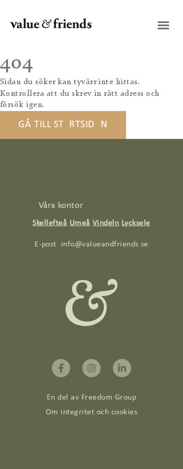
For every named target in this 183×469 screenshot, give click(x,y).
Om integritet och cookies (91, 412)
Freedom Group (108, 397)
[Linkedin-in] (122, 368)
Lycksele (135, 223)
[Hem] (51, 26)
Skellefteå (50, 223)
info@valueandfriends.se (104, 244)
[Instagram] (91, 368)
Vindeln (106, 223)
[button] (163, 25)
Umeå (80, 223)
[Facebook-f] (61, 368)
